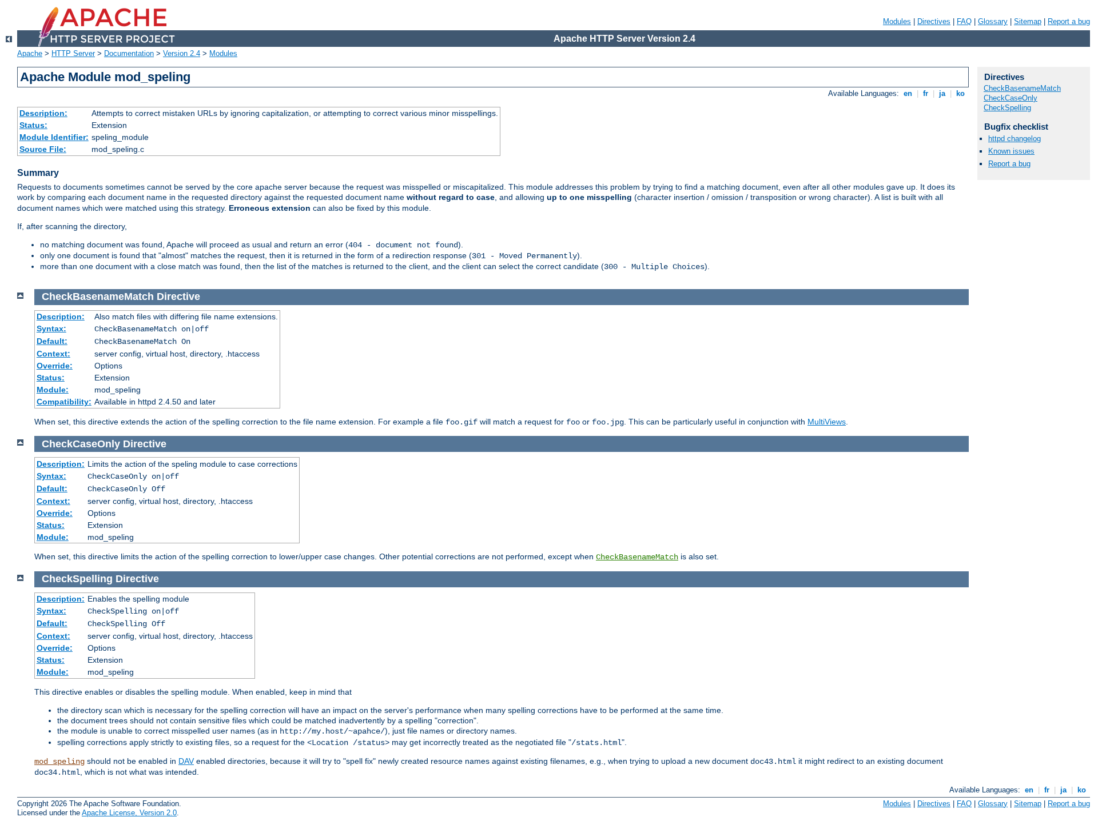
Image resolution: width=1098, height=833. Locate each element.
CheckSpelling (1007, 107)
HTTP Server (73, 53)
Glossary (993, 21)
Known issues (1011, 151)
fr (925, 93)
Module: (53, 389)
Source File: (42, 149)
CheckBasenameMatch (637, 557)
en (907, 93)
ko (960, 93)
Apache (29, 53)
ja (942, 93)
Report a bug (1069, 21)
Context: (53, 353)
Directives (933, 21)
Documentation (129, 53)
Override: (55, 365)
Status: (33, 125)
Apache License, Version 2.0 (129, 812)
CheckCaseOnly (1010, 98)
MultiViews (826, 421)
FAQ (964, 21)
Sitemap (1027, 21)
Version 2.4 (181, 53)
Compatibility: (64, 401)
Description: (43, 113)
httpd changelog (1014, 138)
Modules (897, 21)
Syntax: (51, 328)
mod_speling (59, 761)
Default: (52, 341)
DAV (186, 761)
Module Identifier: (54, 137)
